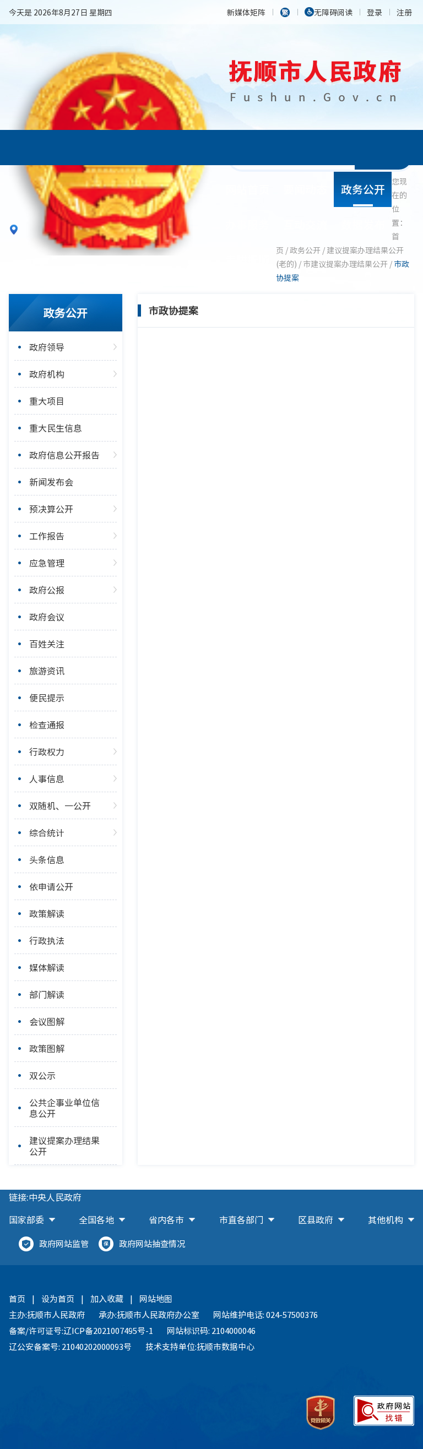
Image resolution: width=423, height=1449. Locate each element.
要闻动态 (305, 189)
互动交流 (305, 224)
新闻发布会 (51, 481)
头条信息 (46, 859)
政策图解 (46, 1048)
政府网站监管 (64, 1244)
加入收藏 (106, 1299)
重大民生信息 (55, 427)
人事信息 (46, 778)
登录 (374, 12)
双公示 (42, 1075)
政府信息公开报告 (64, 454)
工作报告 (46, 535)
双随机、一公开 (60, 805)
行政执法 (46, 940)
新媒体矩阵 (246, 12)
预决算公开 (51, 508)
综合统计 (46, 832)
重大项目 (46, 400)
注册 (404, 12)
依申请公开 (51, 886)
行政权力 (46, 751)
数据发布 (363, 224)
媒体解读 (46, 967)
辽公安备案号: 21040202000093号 (70, 1347)
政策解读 (46, 913)
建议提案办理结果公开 (64, 1146)
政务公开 (363, 189)
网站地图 (155, 1299)
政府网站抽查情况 (152, 1244)
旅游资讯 (46, 670)
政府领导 (46, 346)
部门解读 (46, 994)
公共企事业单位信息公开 (64, 1108)
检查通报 (46, 724)
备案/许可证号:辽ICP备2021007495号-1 (81, 1331)
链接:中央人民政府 (45, 1196)
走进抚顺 (247, 260)
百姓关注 (46, 643)
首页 (17, 1299)
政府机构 (46, 373)
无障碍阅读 (333, 12)
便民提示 (46, 697)
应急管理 (46, 562)
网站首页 (247, 189)
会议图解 (46, 1021)
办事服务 (247, 224)
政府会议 (46, 616)
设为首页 (57, 1299)
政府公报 (46, 589)
